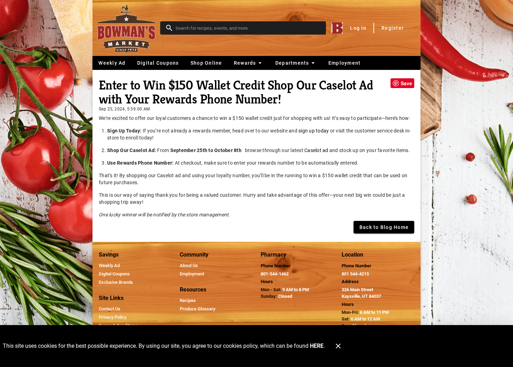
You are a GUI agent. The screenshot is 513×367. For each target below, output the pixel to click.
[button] (248, 63)
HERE (317, 346)
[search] (248, 28)
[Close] (338, 346)
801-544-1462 (275, 273)
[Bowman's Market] (128, 27)
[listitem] (109, 265)
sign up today (313, 131)
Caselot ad (316, 150)
